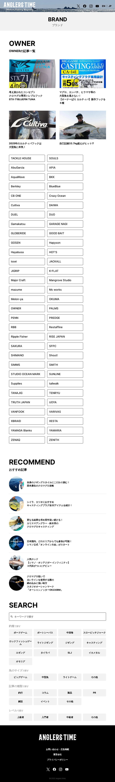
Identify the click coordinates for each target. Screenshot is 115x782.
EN (103, 5)
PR (94, 692)
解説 (20, 701)
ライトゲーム (70, 677)
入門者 (45, 717)
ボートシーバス (45, 632)
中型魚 (45, 677)
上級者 (20, 717)
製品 (70, 692)
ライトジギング (45, 642)
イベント (45, 701)
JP (110, 5)
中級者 (69, 717)
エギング (20, 652)
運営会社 (57, 754)
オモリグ (20, 661)
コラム (45, 692)
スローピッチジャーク (94, 632)
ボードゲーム (20, 632)
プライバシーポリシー (57, 759)
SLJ (70, 652)
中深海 (69, 632)
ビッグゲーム (20, 677)
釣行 (20, 692)
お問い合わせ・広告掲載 (57, 749)
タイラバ (45, 652)
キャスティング (94, 642)
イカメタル (94, 652)
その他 (94, 677)
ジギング (69, 642)
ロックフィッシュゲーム (20, 642)
